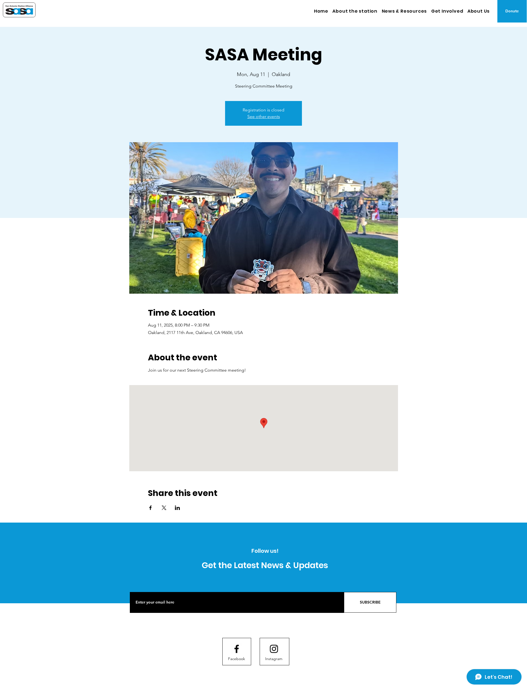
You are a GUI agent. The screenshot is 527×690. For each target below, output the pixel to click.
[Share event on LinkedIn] (177, 508)
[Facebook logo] (236, 648)
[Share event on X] (164, 508)
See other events (263, 116)
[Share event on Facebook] (150, 508)
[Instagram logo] (273, 648)
